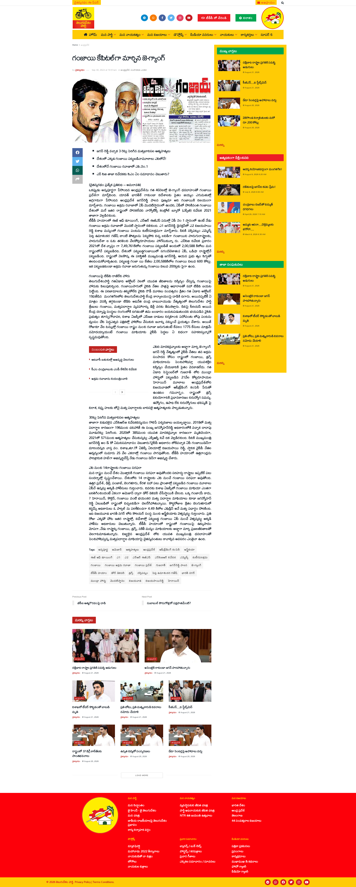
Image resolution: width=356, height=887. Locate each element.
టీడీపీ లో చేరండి (216, 18)
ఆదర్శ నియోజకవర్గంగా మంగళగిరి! (262, 169)
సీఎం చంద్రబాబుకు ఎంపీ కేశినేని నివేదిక (114, 369)
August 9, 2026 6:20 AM (255, 174)
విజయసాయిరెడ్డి (155, 580)
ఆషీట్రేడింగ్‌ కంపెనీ (169, 549)
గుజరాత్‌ (161, 565)
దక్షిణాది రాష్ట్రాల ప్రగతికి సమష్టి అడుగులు (94, 667)
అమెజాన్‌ (117, 549)
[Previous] (115, 392)
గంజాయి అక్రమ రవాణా (118, 565)
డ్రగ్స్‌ (131, 573)
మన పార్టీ (107, 34)
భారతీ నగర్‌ (188, 573)
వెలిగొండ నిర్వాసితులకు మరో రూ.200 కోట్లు (259, 120)
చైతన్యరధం (80, 70)
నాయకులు (227, 34)
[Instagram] (299, 882)
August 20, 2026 (91, 761)
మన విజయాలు (157, 34)
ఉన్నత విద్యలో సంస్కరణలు (135, 751)
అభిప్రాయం (268, 2)
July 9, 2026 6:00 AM (254, 192)
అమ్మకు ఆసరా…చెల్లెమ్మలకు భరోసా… (258, 226)
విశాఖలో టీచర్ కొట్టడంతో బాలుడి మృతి (91, 709)
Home (75, 45)
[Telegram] (268, 882)
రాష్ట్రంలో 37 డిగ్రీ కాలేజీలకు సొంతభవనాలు (87, 753)
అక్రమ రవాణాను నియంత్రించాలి (110, 378)
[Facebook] (283, 882)
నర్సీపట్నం (143, 573)
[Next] (122, 392)
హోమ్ (93, 34)
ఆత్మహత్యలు (132, 549)
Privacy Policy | (84, 882)
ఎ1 (119, 557)
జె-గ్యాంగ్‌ (196, 565)
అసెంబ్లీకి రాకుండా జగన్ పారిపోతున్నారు (167, 667)
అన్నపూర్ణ (103, 549)
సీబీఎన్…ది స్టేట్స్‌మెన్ (180, 707)
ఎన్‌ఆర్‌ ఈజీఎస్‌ (142, 557)
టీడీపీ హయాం (99, 573)
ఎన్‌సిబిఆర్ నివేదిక (165, 557)
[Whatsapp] (275, 882)
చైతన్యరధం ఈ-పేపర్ (86, 2)
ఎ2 (126, 557)
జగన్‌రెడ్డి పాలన (178, 565)
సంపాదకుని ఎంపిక (138, 70)
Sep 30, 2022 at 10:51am (104, 70)
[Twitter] (291, 882)
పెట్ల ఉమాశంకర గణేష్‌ (165, 573)
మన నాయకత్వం (130, 34)
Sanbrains (348, 882)
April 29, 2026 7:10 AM (255, 214)
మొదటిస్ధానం (117, 580)
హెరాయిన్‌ (173, 580)
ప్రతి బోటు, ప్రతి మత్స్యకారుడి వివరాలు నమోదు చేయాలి (141, 709)
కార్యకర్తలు (247, 34)
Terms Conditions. (103, 882)
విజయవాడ (135, 580)
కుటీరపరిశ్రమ (200, 557)
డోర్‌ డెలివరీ (118, 573)
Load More (141, 775)
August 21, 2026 (91, 673)
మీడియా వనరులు (201, 34)
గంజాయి (96, 565)
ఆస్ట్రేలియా (189, 549)
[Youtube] (307, 882)
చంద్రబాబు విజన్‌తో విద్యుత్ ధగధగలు (258, 206)
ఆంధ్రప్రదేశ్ (85, 45)
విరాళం (247, 18)
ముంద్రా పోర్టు (98, 580)
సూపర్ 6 (266, 34)
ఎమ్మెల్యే (184, 557)
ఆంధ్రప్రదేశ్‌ (149, 549)
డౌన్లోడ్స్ (179, 34)
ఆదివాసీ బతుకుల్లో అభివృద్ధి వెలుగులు (113, 359)
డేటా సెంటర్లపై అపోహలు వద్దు (185, 751)
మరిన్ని (221, 145)
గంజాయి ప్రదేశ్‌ (143, 565)
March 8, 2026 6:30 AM (255, 234)
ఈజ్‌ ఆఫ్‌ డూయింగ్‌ (102, 557)
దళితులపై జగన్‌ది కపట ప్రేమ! (259, 187)
